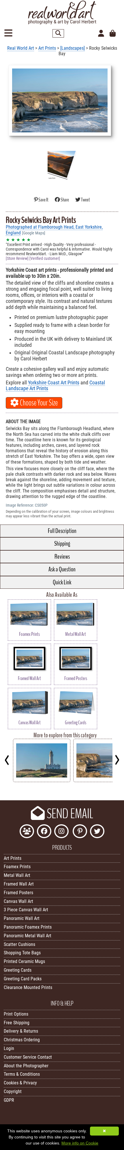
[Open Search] (58, 33)
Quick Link (62, 582)
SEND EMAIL (69, 814)
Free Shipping (16, 1022)
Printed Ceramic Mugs (24, 961)
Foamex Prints (17, 866)
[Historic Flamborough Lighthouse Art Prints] (42, 780)
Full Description (62, 531)
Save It (43, 200)
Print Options (16, 1014)
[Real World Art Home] (62, 23)
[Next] (116, 760)
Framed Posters (18, 892)
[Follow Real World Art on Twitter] (97, 832)
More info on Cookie (79, 1143)
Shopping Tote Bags (22, 952)
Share (64, 200)
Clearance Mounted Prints (28, 987)
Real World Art (20, 48)
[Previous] (7, 760)
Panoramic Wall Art (22, 918)
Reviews (62, 556)
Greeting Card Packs (23, 979)
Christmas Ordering (22, 1039)
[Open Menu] (8, 33)
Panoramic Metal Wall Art (27, 935)
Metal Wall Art (17, 875)
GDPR (9, 1100)
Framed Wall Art (19, 884)
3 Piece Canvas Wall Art (26, 909)
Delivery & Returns (21, 1031)
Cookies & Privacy (20, 1083)
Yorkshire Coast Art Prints (53, 383)
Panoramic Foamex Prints (28, 927)
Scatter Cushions (19, 944)
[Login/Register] (101, 33)
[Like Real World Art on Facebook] (44, 832)
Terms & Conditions (22, 1074)
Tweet (85, 200)
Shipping (62, 543)
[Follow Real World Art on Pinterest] (80, 832)
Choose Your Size (38, 402)
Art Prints (47, 48)
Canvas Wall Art (18, 901)
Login (9, 1048)
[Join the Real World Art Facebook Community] (27, 832)
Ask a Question (62, 569)
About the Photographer (26, 1065)
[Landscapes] (72, 48)
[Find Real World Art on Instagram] (61, 832)
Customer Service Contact (28, 1057)
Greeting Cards (17, 970)
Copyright (13, 1091)
